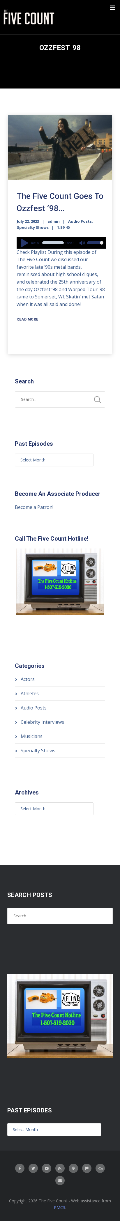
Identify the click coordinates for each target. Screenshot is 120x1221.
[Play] (25, 243)
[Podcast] (73, 1168)
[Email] (60, 1180)
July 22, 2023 (28, 221)
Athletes (30, 693)
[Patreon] (86, 1168)
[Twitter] (33, 1168)
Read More (27, 319)
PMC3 (59, 1207)
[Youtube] (46, 1168)
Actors (28, 679)
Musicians (32, 736)
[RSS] (60, 1168)
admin (53, 221)
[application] (61, 243)
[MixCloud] (100, 1168)
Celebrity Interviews (42, 722)
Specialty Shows (33, 227)
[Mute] (82, 243)
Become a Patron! (34, 507)
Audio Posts (80, 221)
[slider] (95, 246)
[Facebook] (19, 1168)
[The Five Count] (29, 17)
